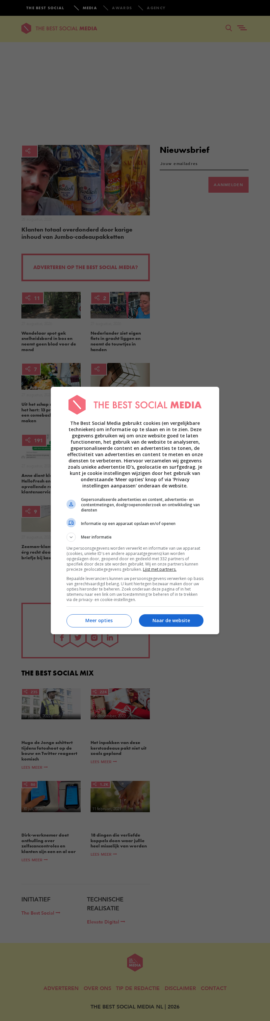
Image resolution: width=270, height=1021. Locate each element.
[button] (135, 537)
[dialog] (135, 510)
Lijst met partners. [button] (159, 569)
